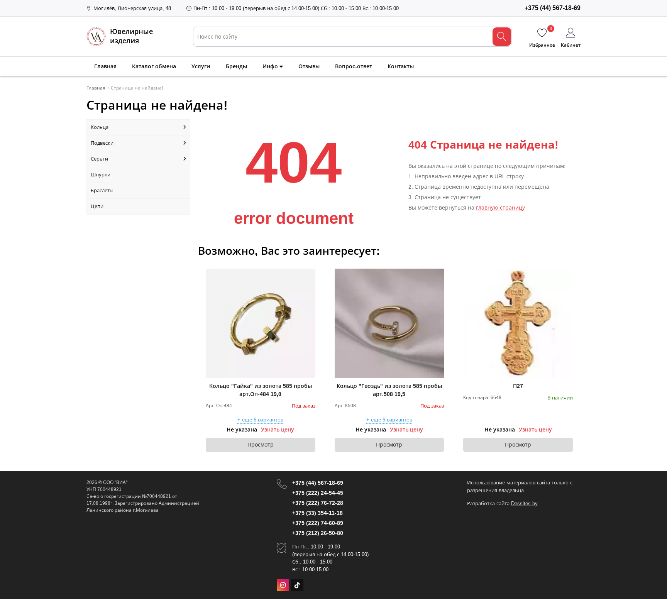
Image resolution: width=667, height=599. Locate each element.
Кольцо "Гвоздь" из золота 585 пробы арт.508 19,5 (389, 390)
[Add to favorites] (310, 274)
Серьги (99, 159)
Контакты (401, 66)
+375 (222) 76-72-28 (317, 503)
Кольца (99, 127)
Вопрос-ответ (353, 66)
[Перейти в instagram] (283, 585)
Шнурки (100, 175)
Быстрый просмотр (260, 323)
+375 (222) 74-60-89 (317, 523)
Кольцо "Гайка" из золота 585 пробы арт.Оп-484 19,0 (260, 390)
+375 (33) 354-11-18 (317, 513)
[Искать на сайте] (502, 36)
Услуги (200, 66)
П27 (518, 386)
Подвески (102, 143)
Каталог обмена (154, 66)
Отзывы (309, 66)
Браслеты (102, 190)
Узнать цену (277, 429)
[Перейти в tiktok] (297, 585)
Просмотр (260, 445)
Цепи (97, 206)
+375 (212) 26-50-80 (317, 533)
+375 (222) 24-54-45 (317, 493)
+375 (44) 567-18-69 (317, 483)
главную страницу (500, 208)
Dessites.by (524, 503)
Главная (105, 66)
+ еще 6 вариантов (260, 420)
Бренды (236, 66)
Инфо (270, 66)
